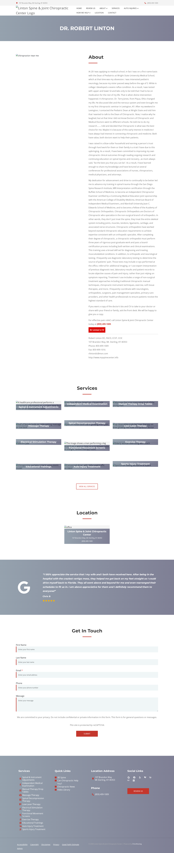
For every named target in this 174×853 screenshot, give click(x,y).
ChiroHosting (137, 844)
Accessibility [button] (22, 844)
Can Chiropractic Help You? (67, 782)
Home (79, 8)
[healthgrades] (145, 777)
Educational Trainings (32, 822)
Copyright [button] (34, 844)
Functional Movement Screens (32, 815)
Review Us (90, 8)
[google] (128, 777)
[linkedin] (133, 780)
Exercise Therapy (30, 819)
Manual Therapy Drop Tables (32, 790)
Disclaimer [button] (45, 844)
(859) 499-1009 (152, 3)
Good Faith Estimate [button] (70, 844)
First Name (21, 645)
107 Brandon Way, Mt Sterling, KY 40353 (32, 3)
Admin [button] (20, 848)
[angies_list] (128, 780)
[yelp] (140, 777)
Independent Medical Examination (32, 784)
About (103, 8)
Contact (112, 12)
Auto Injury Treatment (33, 826)
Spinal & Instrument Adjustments (32, 778)
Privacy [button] (56, 844)
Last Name (21, 657)
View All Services (87, 486)
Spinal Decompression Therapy (33, 799)
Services (116, 8)
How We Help (82, 12)
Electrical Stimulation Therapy (32, 809)
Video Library (63, 789)
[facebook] (134, 777)
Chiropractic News (66, 786)
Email (19, 670)
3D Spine (61, 777)
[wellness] (150, 777)
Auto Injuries (130, 8)
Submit (87, 733)
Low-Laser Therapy (31, 804)
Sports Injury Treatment (33, 829)
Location (99, 12)
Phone (19, 683)
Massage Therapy (30, 795)
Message (20, 696)
